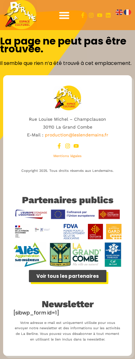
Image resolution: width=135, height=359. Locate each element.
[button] (64, 15)
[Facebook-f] (82, 15)
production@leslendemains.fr (76, 134)
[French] (128, 12)
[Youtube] (99, 15)
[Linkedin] (108, 15)
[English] (120, 12)
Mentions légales (67, 156)
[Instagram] (91, 15)
